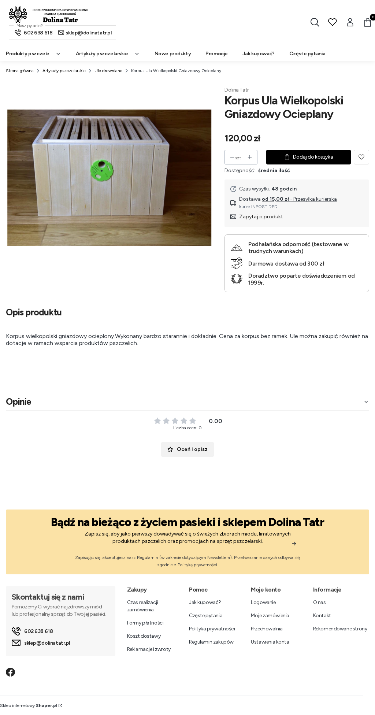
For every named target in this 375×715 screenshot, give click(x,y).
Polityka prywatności (212, 629)
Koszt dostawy (144, 636)
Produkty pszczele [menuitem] (27, 54)
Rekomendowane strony (340, 629)
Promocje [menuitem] (216, 54)
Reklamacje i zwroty (149, 649)
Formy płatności (145, 623)
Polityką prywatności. (198, 564)
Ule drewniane (108, 70)
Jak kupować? (205, 602)
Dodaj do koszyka (313, 157)
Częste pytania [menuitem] (307, 54)
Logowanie (263, 602)
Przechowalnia (267, 629)
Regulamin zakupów (211, 642)
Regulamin (147, 557)
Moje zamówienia (270, 615)
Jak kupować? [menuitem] (258, 54)
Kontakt (322, 615)
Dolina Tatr (236, 90)
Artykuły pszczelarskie (64, 70)
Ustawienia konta (270, 642)
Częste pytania (205, 615)
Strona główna (20, 70)
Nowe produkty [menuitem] (173, 54)
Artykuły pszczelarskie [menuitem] (102, 54)
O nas (319, 602)
